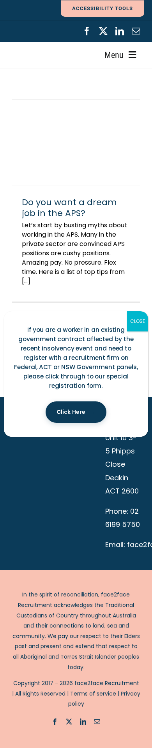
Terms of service (93, 693)
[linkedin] (119, 31)
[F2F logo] (37, 30)
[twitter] (103, 31)
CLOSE (137, 321)
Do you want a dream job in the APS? (69, 207)
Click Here (71, 412)
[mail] (136, 31)
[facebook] (87, 31)
